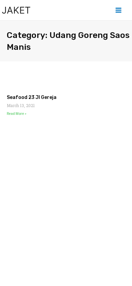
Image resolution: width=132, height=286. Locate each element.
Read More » (16, 114)
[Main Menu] (119, 10)
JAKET (16, 10)
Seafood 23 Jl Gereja (32, 97)
